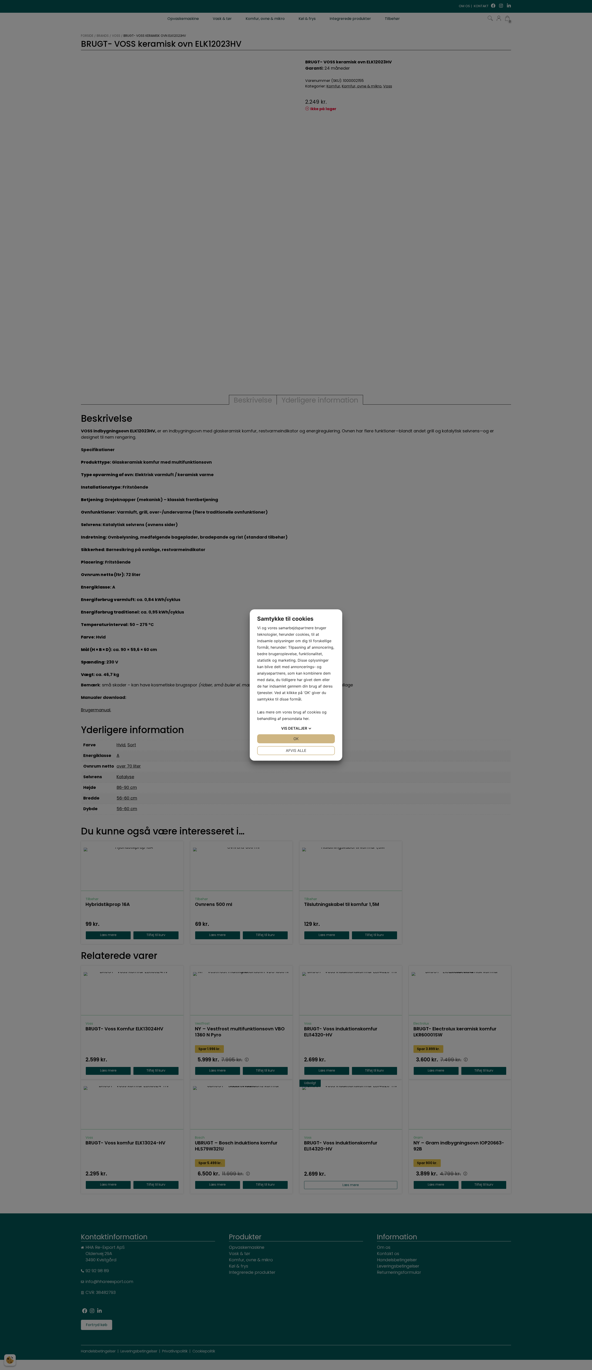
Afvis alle (296, 750)
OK (296, 738)
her (305, 718)
